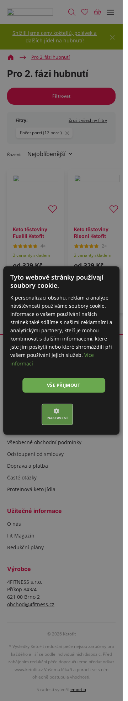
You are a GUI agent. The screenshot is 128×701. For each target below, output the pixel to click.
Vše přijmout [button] (64, 385)
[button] (61, 414)
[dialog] (61, 350)
